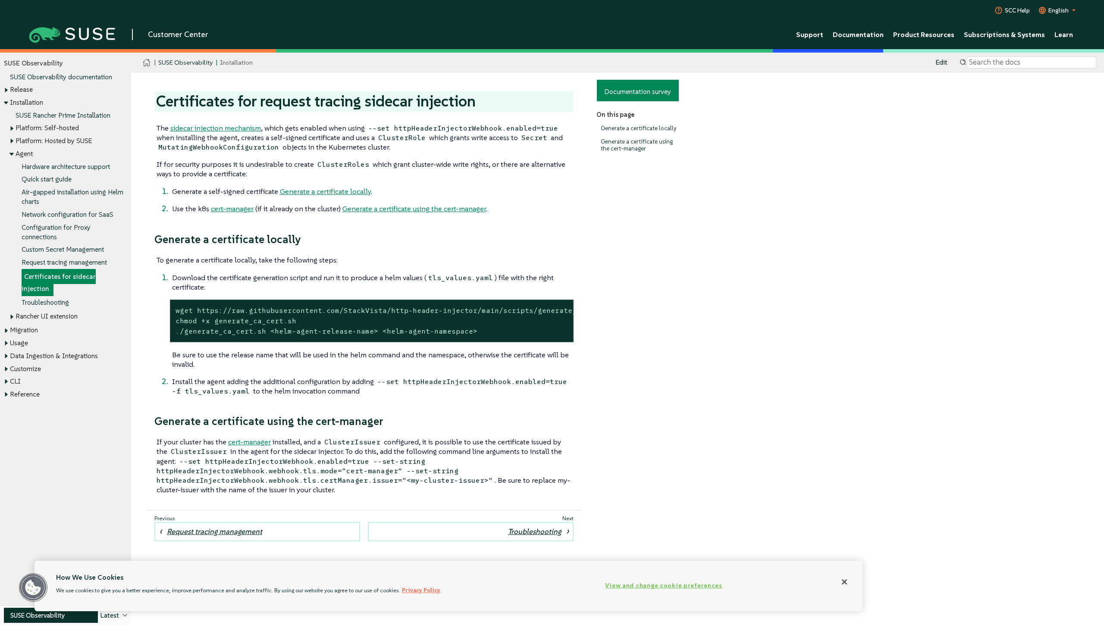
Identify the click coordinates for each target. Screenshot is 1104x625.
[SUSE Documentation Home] (147, 63)
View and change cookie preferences (663, 585)
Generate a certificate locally (639, 128)
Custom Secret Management (63, 249)
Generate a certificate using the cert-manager (637, 145)
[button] (33, 587)
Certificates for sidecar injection (59, 282)
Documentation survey (637, 91)
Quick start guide (47, 179)
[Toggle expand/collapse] (6, 90)
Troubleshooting (45, 302)
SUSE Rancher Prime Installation (63, 115)
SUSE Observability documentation (61, 77)
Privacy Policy (421, 590)
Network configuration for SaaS (67, 214)
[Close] (844, 581)
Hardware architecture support (66, 166)
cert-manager (232, 208)
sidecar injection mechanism (215, 128)
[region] (448, 586)
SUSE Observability (185, 62)
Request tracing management (64, 262)
